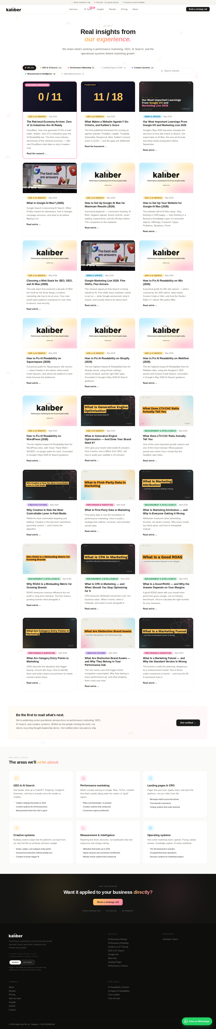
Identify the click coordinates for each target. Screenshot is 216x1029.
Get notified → (188, 723)
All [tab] (30, 68)
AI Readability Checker (118, 987)
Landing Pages (115, 962)
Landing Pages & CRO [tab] (114, 68)
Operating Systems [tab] (74, 74)
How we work (15, 998)
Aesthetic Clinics (170, 939)
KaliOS (12, 1006)
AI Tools (88, 9)
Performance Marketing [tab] (82, 68)
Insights (100, 9)
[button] (41, 794)
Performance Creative (118, 966)
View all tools (114, 998)
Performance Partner (117, 939)
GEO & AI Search (116, 950)
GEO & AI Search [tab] (52, 68)
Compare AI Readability (119, 991)
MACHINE (27, 962)
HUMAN (15, 962)
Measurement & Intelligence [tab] (41, 74)
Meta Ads (112, 958)
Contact (12, 1010)
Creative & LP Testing (118, 947)
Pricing (124, 9)
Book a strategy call (198, 9)
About (135, 9)
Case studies (114, 994)
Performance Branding (118, 943)
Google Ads (113, 954)
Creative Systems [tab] (143, 68)
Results (112, 9)
